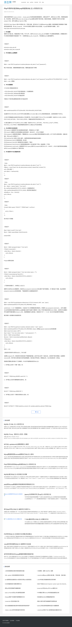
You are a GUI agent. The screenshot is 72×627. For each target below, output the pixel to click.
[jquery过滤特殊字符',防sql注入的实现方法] (13, 499)
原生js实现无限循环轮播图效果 (13, 588)
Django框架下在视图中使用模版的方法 (15, 597)
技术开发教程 (6, 620)
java (28, 2)
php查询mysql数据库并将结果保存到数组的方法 (19, 484)
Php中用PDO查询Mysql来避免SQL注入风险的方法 (20, 464)
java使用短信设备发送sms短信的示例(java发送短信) (18, 579)
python (31, 2)
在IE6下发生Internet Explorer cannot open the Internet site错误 (52, 584)
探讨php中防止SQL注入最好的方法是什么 (17, 509)
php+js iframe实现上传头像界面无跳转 (15, 592)
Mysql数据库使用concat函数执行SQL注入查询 (19, 454)
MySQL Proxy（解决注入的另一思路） (16, 434)
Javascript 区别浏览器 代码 (12, 601)
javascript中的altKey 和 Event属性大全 (47, 588)
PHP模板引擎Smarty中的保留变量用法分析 (48, 592)
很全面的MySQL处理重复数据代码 (46, 597)
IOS (40, 2)
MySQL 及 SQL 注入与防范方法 (14, 424)
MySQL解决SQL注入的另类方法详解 (15, 474)
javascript (23, 2)
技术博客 (12, 620)
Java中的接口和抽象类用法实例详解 (46, 579)
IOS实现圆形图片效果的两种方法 (13, 584)
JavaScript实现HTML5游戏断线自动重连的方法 (49, 610)
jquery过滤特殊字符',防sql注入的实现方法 (38, 494)
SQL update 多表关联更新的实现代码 (14, 575)
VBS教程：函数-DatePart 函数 (45, 571)
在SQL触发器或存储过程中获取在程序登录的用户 (17, 605)
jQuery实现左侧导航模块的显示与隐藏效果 (48, 605)
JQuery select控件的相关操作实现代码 (15, 610)
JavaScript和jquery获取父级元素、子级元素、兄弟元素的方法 (52, 575)
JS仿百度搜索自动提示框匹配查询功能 (14, 571)
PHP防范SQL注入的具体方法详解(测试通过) (18, 534)
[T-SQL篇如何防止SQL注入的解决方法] (13, 524)
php (43, 2)
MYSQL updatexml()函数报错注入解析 (16, 444)
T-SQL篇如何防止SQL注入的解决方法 (36, 519)
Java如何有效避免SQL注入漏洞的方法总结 (17, 544)
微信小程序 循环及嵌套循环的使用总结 (47, 601)
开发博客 (18, 620)
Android (36, 2)
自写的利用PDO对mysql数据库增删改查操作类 (18, 554)
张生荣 (7, 622)
